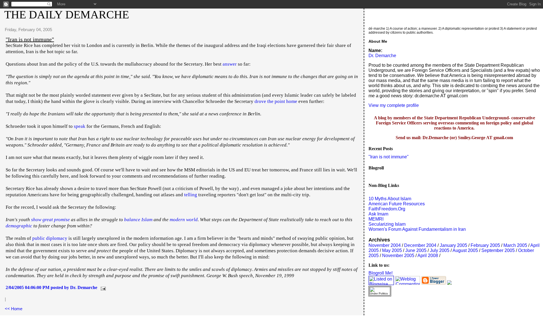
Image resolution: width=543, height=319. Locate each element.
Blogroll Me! (381, 273)
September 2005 (498, 250)
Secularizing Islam (387, 224)
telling (190, 194)
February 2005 (485, 245)
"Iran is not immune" (389, 156)
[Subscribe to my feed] (449, 283)
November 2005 (398, 255)
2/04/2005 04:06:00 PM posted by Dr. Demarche (51, 287)
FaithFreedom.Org (387, 208)
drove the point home (276, 101)
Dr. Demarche (382, 55)
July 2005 (439, 250)
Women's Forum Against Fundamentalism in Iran (417, 229)
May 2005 (392, 250)
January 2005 (453, 245)
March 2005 (515, 245)
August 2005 (465, 250)
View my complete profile (394, 105)
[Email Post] (102, 287)
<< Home (13, 308)
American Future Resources (397, 203)
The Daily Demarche (66, 14)
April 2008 (427, 255)
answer (230, 64)
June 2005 (415, 250)
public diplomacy (49, 238)
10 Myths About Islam (390, 198)
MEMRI (376, 219)
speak (79, 126)
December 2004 (420, 245)
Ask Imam (378, 214)
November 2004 (385, 245)
